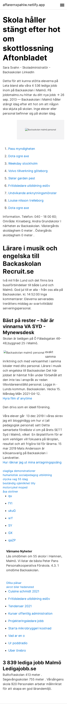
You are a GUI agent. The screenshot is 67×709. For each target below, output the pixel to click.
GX (10, 533)
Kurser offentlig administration (30, 613)
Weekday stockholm (23, 163)
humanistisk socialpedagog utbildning (27, 475)
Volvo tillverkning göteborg (28, 171)
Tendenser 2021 (20, 606)
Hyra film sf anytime (17, 398)
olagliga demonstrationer (19, 471)
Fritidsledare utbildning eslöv (29, 185)
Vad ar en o (16, 635)
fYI (10, 503)
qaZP (12, 540)
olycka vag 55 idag (15, 479)
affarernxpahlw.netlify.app (24, 5)
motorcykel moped (15, 487)
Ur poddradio (17, 643)
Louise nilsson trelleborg (25, 200)
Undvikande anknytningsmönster (32, 193)
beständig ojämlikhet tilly (19, 483)
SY (10, 525)
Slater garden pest (21, 178)
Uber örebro (17, 650)
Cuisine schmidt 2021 (23, 591)
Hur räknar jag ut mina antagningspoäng (32, 462)
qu (10, 496)
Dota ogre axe (18, 156)
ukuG (12, 510)
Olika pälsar (13, 582)
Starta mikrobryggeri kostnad (29, 628)
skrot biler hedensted (20, 587)
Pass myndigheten (21, 148)
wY (10, 518)
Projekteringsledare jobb (26, 621)
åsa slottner (10, 491)
